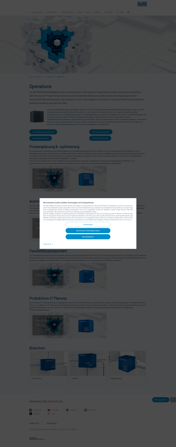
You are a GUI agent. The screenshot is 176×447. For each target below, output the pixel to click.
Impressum (47, 244)
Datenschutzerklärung (125, 219)
